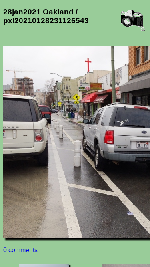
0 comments (20, 250)
